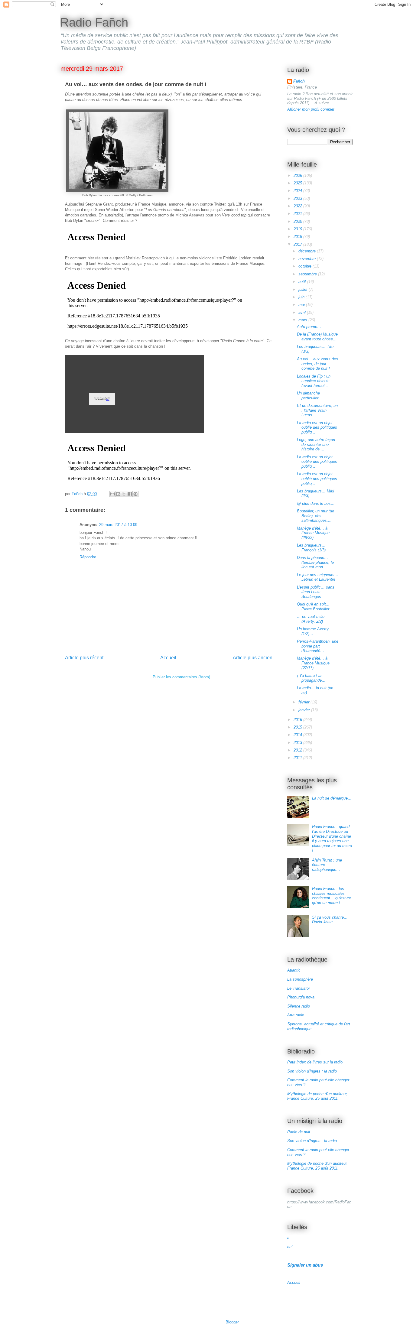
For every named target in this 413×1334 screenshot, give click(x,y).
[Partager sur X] (124, 494)
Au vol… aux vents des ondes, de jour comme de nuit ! (317, 364)
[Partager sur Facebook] (130, 494)
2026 (298, 175)
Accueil (168, 657)
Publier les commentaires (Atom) (181, 677)
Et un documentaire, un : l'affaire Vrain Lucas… (317, 410)
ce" (290, 1247)
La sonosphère (300, 979)
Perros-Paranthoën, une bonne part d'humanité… (317, 646)
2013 (298, 742)
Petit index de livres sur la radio (315, 1062)
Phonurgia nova (300, 997)
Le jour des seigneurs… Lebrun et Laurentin (317, 577)
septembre (308, 274)
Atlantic (294, 970)
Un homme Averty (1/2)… (313, 631)
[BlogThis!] (118, 494)
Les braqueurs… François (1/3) (311, 547)
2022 (298, 206)
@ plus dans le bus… (316, 503)
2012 (298, 750)
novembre (307, 258)
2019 (298, 229)
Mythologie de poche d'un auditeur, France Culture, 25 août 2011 (317, 1096)
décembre (307, 251)
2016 (298, 719)
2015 (298, 727)
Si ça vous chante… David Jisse (330, 919)
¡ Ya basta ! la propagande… (311, 678)
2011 (298, 757)
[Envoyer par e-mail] (112, 494)
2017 (298, 244)
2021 (298, 213)
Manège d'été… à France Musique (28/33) (313, 533)
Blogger (232, 1322)
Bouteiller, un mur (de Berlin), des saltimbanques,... (315, 516)
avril (302, 312)
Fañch (299, 81)
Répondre (88, 557)
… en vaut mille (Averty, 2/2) (310, 619)
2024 (298, 190)
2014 (298, 734)
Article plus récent (84, 657)
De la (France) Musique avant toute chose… (317, 336)
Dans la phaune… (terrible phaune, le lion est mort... (315, 562)
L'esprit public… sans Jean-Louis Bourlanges (315, 592)
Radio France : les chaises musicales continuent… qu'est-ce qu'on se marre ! (331, 895)
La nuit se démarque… (332, 798)
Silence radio (298, 1006)
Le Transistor (298, 988)
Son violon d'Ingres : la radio (312, 1071)
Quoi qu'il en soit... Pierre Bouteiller (313, 606)
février (304, 702)
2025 (298, 183)
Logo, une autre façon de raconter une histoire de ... (316, 444)
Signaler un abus (305, 1264)
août (302, 281)
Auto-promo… (309, 326)
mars (303, 320)
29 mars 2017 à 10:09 (118, 524)
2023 (298, 198)
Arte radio (295, 1015)
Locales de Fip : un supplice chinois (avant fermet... (313, 381)
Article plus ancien (252, 657)
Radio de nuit (298, 1132)
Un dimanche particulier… (309, 395)
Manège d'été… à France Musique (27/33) (313, 663)
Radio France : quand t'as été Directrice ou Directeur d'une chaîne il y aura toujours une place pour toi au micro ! (332, 838)
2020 (298, 221)
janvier (304, 710)
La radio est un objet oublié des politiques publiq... (317, 427)
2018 (298, 236)
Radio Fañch (94, 22)
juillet (303, 289)
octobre (305, 266)
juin (302, 297)
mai (302, 304)
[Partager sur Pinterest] (135, 494)
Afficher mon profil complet (310, 109)
